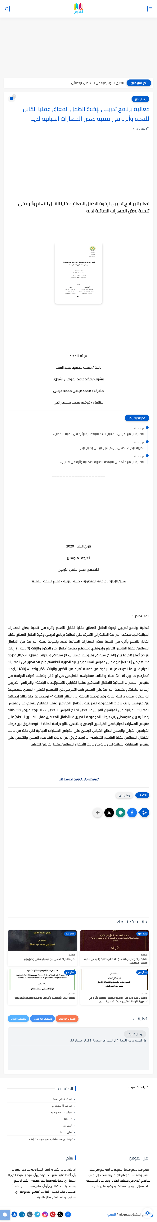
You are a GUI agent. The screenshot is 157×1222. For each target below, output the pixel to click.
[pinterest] (53, 1214)
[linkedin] (22, 1214)
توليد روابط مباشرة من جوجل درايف (51, 1138)
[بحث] (7, 9)
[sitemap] (14, 1214)
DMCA (68, 1118)
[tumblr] (30, 1214)
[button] (132, 812)
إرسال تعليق (135, 1034)
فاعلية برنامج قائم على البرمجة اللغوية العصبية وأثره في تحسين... (102, 461)
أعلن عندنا (66, 1132)
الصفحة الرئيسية (63, 1099)
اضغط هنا (78, 779)
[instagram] (45, 1214)
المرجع (111, 1214)
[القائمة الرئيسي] (150, 9)
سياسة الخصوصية (62, 1112)
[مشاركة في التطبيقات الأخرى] (97, 812)
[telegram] (37, 1214)
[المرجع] (78, 8)
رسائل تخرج (140, 98)
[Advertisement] (78, 48)
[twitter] (60, 1214)
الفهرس (68, 1125)
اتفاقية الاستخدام (62, 1105)
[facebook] (68, 1214)
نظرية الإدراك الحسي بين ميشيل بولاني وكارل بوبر (112, 447)
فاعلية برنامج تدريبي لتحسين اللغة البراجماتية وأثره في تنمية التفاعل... (98, 433)
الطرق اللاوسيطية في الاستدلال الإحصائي (97, 83)
